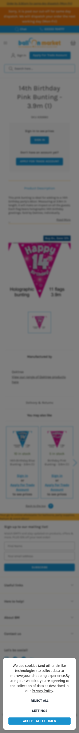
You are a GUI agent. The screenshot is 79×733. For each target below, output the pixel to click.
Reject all (39, 701)
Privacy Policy (42, 690)
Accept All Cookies (39, 721)
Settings (39, 711)
